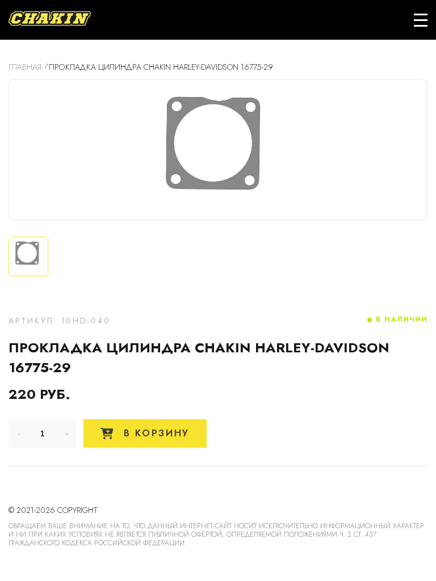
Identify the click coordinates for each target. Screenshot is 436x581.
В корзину (154, 433)
